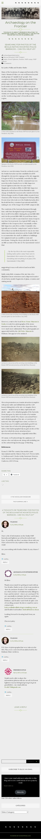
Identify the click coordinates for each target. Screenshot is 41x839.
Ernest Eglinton (13, 59)
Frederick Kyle (19, 670)
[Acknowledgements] (35, 3)
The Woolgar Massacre (21, 497)
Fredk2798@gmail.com (12, 687)
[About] (15, 3)
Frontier (21, 59)
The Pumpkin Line (19, 501)
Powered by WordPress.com (20, 836)
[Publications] (22, 3)
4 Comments (7, 63)
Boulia (5, 59)
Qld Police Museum (25, 331)
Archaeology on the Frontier (20, 24)
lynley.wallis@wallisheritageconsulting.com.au (20, 607)
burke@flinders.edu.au (31, 610)
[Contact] (38, 3)
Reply (5, 562)
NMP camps (28, 59)
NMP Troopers (19, 57)
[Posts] (19, 3)
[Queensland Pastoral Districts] (25, 3)
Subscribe (20, 792)
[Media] (31, 3)
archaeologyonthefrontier (11, 55)
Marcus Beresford (9, 57)
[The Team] (28, 3)
